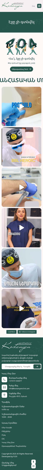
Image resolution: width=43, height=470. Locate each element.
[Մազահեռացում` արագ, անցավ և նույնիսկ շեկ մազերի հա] (21, 227)
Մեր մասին (7, 427)
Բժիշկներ (6, 431)
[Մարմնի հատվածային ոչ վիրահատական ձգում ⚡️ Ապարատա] (21, 187)
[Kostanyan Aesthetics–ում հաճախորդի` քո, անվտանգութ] (21, 268)
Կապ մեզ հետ (8, 442)
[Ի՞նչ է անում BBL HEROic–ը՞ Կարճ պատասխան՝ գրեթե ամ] (21, 147)
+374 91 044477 (15, 381)
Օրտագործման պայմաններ (14, 446)
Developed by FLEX (9, 456)
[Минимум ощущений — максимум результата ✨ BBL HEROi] (21, 308)
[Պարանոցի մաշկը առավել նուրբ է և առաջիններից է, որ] (21, 106)
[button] (39, 6)
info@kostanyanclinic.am (19, 388)
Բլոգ (4, 435)
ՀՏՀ (3, 438)
